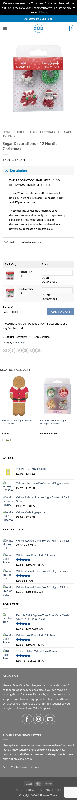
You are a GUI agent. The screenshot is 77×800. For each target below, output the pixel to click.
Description (18, 170)
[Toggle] (6, 170)
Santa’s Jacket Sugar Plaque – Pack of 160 (18, 422)
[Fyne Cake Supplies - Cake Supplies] (38, 28)
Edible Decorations (45, 132)
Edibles (20, 132)
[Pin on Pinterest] (32, 350)
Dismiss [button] (44, 12)
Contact (31, 790)
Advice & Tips (53, 790)
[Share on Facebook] (12, 350)
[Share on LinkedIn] (38, 350)
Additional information (26, 242)
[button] (5, 28)
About (20, 790)
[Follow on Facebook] (27, 719)
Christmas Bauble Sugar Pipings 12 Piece (53, 422)
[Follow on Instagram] (38, 719)
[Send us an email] (50, 719)
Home (7, 132)
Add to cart (60, 311)
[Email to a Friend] (25, 350)
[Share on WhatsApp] (6, 350)
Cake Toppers (20, 342)
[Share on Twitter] (19, 350)
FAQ (41, 790)
